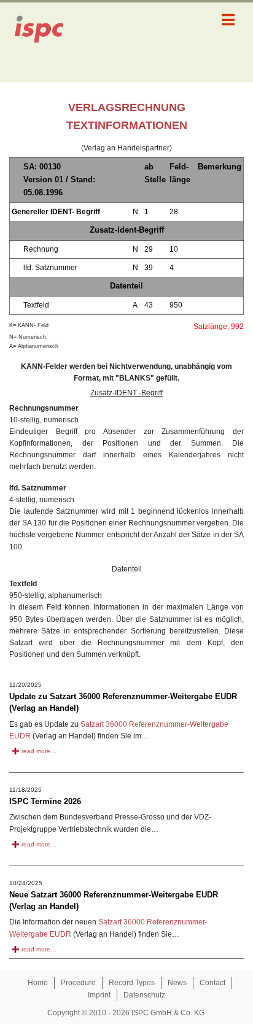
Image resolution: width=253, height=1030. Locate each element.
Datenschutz (144, 995)
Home (38, 982)
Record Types (132, 982)
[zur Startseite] (46, 42)
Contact (212, 982)
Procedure (78, 982)
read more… (38, 751)
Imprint (99, 995)
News (177, 982)
